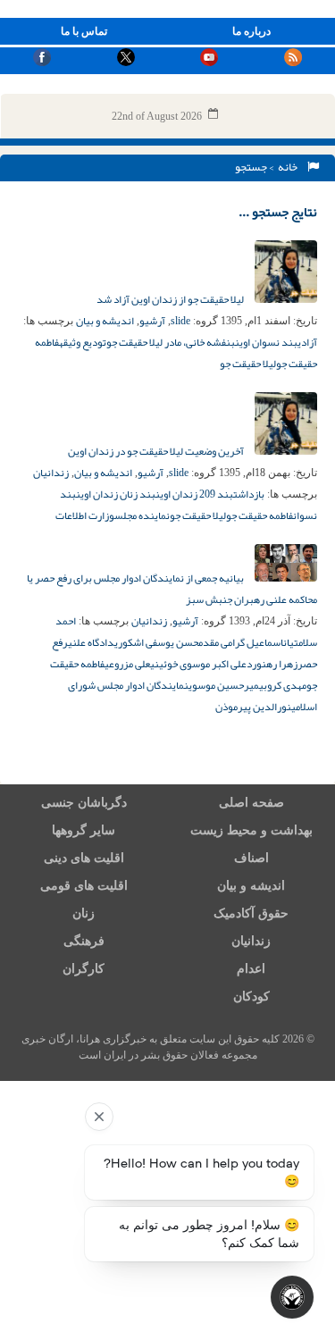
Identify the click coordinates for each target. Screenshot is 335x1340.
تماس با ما (84, 31)
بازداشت (248, 494)
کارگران (84, 969)
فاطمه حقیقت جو (259, 515)
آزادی (307, 342)
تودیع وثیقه (82, 342)
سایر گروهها (83, 830)
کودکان (251, 996)
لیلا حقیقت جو (248, 363)
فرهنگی (84, 941)
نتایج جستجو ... (278, 211)
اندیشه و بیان (105, 320)
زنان (83, 913)
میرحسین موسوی (223, 685)
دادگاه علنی (91, 642)
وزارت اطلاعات (84, 515)
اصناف (251, 858)
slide (180, 320)
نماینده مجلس (142, 515)
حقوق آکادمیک (251, 913)
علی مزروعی (127, 663)
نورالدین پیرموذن (253, 706)
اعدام (251, 969)
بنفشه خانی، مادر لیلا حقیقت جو (170, 342)
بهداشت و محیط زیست (251, 830)
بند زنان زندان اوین (115, 494)
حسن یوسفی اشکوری (156, 642)
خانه (289, 167)
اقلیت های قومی (84, 885)
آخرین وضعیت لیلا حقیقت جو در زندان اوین (157, 451)
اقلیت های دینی (84, 858)
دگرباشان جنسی (84, 802)
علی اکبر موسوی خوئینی (198, 663)
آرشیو (152, 320)
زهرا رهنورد (272, 663)
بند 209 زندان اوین (194, 494)
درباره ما (251, 31)
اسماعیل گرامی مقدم (240, 642)
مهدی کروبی (282, 685)
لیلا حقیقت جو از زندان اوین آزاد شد (171, 299)
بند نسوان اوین (266, 342)
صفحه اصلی (251, 802)
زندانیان (51, 472)
